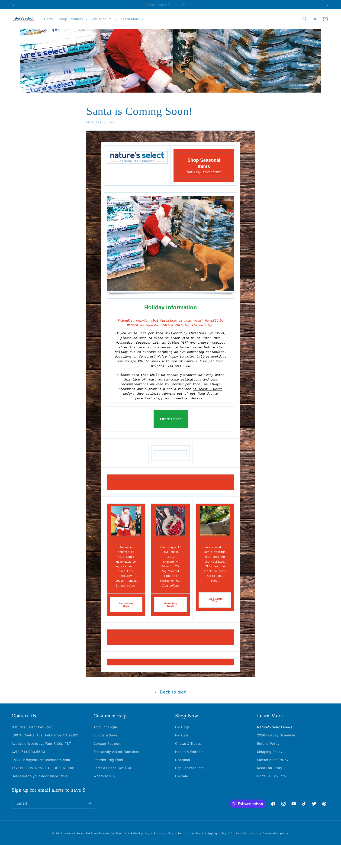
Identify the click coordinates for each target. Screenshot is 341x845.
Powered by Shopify (112, 833)
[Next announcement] (328, 4)
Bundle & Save (105, 735)
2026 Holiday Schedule (276, 735)
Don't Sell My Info (271, 776)
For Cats (182, 735)
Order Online (170, 419)
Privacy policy (163, 833)
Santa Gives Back (126, 605)
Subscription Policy (273, 759)
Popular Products (189, 768)
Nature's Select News (275, 727)
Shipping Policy (270, 751)
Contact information (244, 833)
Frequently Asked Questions (116, 751)
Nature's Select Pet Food (32, 727)
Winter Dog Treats (170, 605)
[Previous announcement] (13, 4)
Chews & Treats (188, 743)
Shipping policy (215, 833)
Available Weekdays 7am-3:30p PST (41, 743)
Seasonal (182, 759)
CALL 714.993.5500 (28, 751)
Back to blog (173, 692)
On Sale (181, 776)
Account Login (105, 727)
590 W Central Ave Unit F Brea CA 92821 (45, 735)
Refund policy (140, 833)
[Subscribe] (90, 803)
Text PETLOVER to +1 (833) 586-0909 (43, 768)
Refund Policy (268, 743)
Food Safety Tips (215, 600)
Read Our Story (269, 768)
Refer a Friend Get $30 (112, 768)
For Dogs (182, 727)
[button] (73, 19)
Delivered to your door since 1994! (40, 776)
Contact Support (107, 743)
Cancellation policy (276, 833)
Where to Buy (104, 776)
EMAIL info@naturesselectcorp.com (41, 759)
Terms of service (189, 833)
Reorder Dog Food (108, 759)
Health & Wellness (189, 751)
